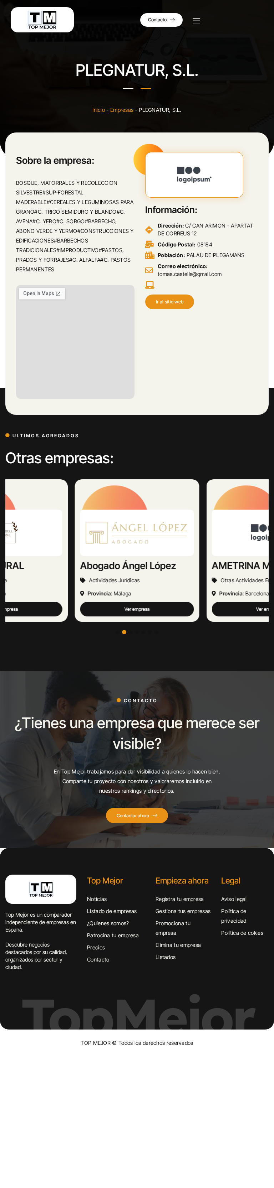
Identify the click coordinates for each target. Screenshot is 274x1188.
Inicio (98, 109)
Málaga (122, 593)
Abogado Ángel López (128, 566)
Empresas (121, 109)
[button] (169, 302)
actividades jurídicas (114, 580)
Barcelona (257, 593)
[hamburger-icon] (196, 21)
